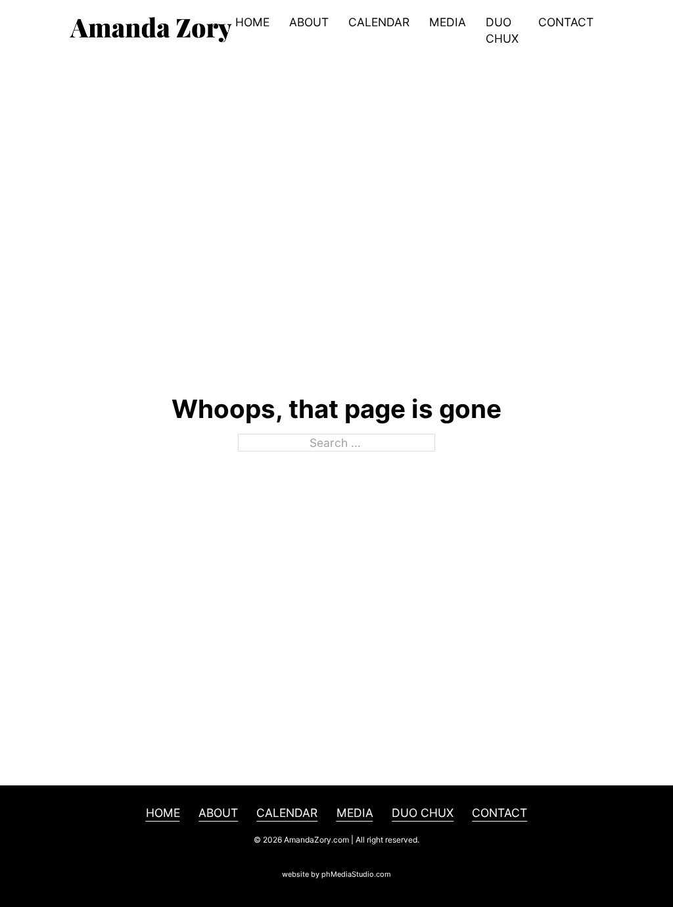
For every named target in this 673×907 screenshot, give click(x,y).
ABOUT (309, 22)
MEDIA (447, 22)
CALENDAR (378, 22)
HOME (252, 22)
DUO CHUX (502, 30)
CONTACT (565, 22)
